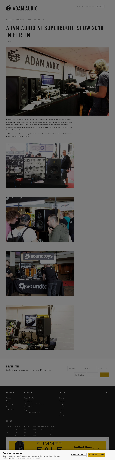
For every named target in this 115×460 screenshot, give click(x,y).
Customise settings (78, 455)
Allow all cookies (96, 455)
